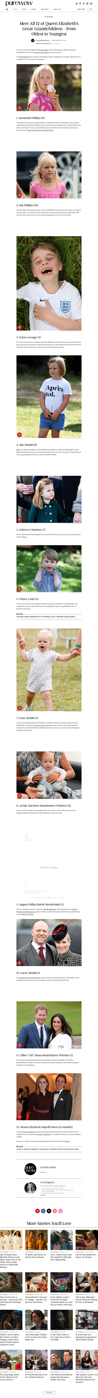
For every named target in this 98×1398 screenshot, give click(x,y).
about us (57, 9)
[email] (3, 45)
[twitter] (3, 35)
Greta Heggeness (56, 43)
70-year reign (43, 50)
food (24, 9)
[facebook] (3, 30)
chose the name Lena (42, 725)
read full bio (43, 1172)
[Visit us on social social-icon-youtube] (91, 3)
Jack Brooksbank (49, 909)
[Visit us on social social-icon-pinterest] (80, 4)
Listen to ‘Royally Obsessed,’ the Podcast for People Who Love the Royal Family (47, 1149)
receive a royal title (44, 1134)
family (33, 9)
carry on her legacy (41, 52)
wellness (45, 9)
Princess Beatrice (28, 1132)
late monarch (24, 57)
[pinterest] (3, 25)
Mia (17, 450)
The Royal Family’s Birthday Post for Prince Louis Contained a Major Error (45, 617)
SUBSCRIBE (81, 9)
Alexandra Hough (43, 40)
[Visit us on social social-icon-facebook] (84, 4)
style (15, 9)
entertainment (49, 16)
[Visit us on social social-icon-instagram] (87, 3)
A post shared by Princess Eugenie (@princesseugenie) (49, 897)
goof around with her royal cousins (40, 130)
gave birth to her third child (30, 978)
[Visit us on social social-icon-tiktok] (77, 4)
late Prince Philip (27, 914)
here (68, 1141)
